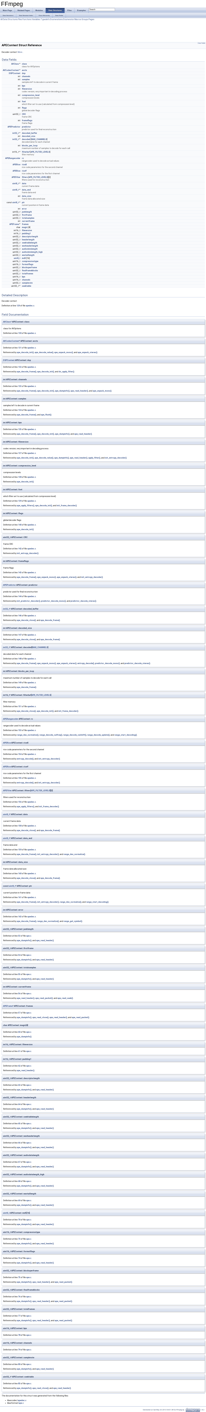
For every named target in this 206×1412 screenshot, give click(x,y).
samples (26, 79)
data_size (26, 196)
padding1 (26, 233)
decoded (26, 139)
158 (19, 826)
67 (19, 1162)
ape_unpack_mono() (63, 352)
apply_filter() (94, 458)
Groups (85, 19)
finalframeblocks (30, 270)
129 (18, 305)
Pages (91, 19)
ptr (23, 202)
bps (23, 86)
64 (19, 1104)
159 (19, 849)
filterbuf (26, 152)
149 (19, 682)
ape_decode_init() (25, 352)
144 (19, 596)
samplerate (27, 283)
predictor (26, 127)
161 (19, 897)
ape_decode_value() (44, 352)
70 (19, 1220)
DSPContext (14, 73)
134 (19, 410)
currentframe (28, 221)
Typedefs (45, 19)
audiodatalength (30, 249)
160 (19, 873)
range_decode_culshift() (74, 735)
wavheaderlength (30, 246)
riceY (24, 171)
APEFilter (16, 177)
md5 (24, 258)
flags (24, 108)
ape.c (28, 936)
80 (19, 1364)
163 (19, 916)
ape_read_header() (79, 391)
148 (19, 659)
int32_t (15, 133)
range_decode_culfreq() (50, 735)
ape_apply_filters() (25, 505)
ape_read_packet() (44, 998)
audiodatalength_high (32, 252)
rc (23, 158)
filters (25, 177)
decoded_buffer (29, 133)
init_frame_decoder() (67, 505)
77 (19, 1316)
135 (19, 429)
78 (19, 1335)
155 (19, 778)
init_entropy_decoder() (116, 458)
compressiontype (30, 261)
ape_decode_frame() (26, 371)
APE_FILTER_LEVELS (40, 152)
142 (19, 549)
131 (19, 348)
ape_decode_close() (26, 620)
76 (19, 1296)
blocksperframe (29, 267)
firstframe (27, 215)
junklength (27, 212)
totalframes (27, 273)
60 (19, 1032)
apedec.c (30, 305)
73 (19, 1239)
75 (19, 1277)
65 (19, 1123)
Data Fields (201, 43)
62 (19, 1066)
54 (19, 955)
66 (19, 1143)
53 (19, 936)
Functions (27, 19)
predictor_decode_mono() (53, 601)
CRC (24, 114)
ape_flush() (46, 415)
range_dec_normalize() (28, 735)
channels (26, 76)
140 (19, 525)
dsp (23, 73)
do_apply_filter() (66, 371)
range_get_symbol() (72, 921)
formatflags (27, 264)
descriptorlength (30, 236)
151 (19, 706)
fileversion (27, 89)
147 (19, 635)
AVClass (15, 64)
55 (19, 974)
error (24, 209)
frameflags (27, 120)
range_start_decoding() (125, 735)
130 (19, 333)
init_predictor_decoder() (28, 601)
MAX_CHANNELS (39, 139)
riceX (24, 164)
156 (19, 802)
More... (21, 52)
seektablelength (29, 243)
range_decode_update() (98, 735)
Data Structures (10, 19)
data (24, 183)
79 (19, 1350)
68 (19, 1181)
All (1, 19)
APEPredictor (14, 127)
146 (19, 615)
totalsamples (28, 218)
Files (20, 19)
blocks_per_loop (29, 145)
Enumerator (68, 19)
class (24, 64)
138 (19, 477)
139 (19, 501)
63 (19, 1085)
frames (25, 224)
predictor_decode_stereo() (83, 601)
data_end (26, 190)
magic (25, 227)
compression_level (31, 95)
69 (19, 1200)
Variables (36, 19)
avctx (24, 70)
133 (19, 386)
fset (24, 101)
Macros (77, 19)
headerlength (28, 240)
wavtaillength (28, 255)
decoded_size (28, 136)
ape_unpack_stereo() (87, 352)
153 (19, 730)
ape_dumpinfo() (62, 391)
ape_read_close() (40, 1017)
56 (19, 993)
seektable (26, 286)
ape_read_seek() (65, 998)
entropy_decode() (85, 663)
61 (19, 1051)
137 (19, 453)
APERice (16, 164)
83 (19, 1383)
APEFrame (14, 224)
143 (19, 572)
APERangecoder (12, 158)
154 (19, 754)
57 (19, 1013)
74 (19, 1258)
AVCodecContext (11, 70)
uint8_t (15, 183)
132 (19, 367)
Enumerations (56, 19)
